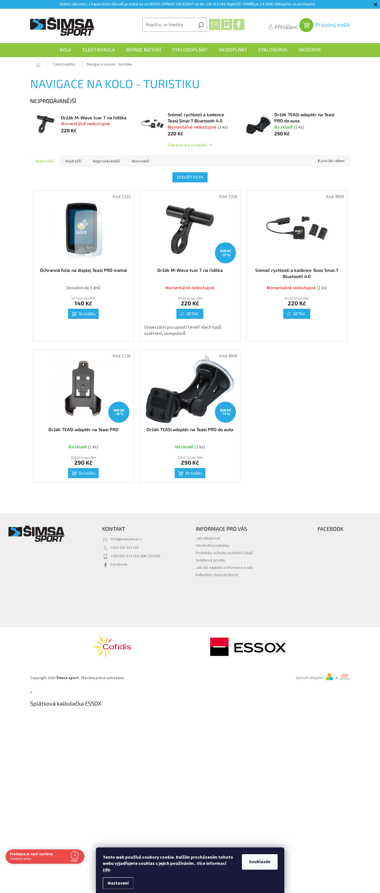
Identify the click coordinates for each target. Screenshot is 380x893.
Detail (192, 313)
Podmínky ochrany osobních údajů (224, 553)
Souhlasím (260, 862)
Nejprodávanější (106, 161)
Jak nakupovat (208, 538)
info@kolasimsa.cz (126, 539)
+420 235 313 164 (125, 547)
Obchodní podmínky (213, 546)
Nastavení (118, 883)
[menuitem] (65, 50)
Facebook (119, 564)
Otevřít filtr (190, 177)
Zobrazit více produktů (187, 144)
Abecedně (140, 161)
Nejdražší (73, 161)
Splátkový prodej (210, 560)
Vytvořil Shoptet (309, 678)
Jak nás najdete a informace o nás (224, 567)
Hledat (200, 24)
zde (106, 870)
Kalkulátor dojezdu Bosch (217, 575)
